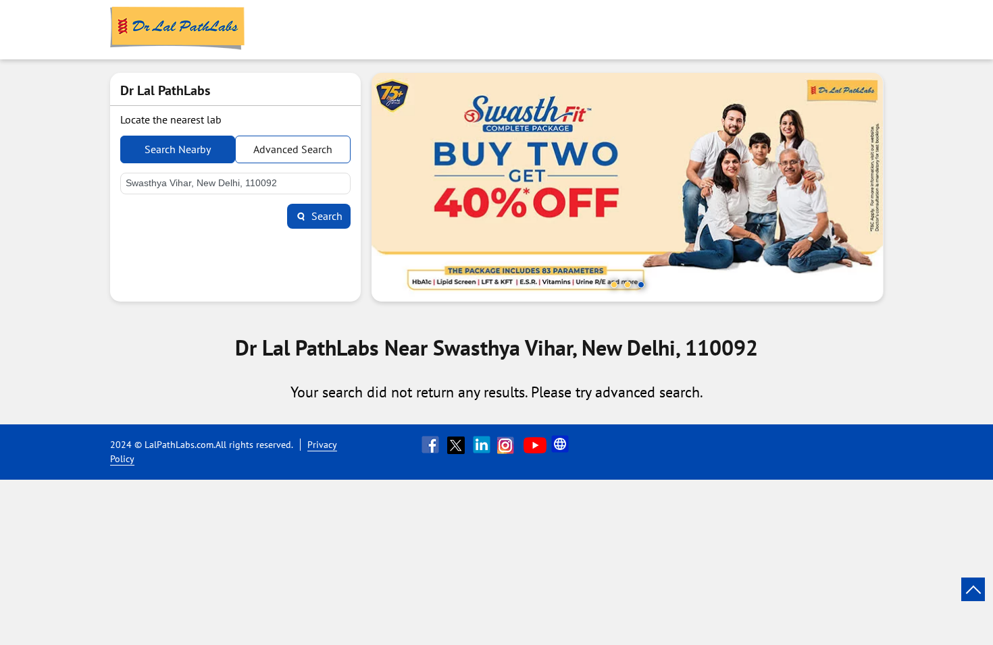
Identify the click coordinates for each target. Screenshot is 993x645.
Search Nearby (178, 149)
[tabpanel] (628, 187)
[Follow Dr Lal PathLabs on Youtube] (535, 444)
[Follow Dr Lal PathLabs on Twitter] (457, 444)
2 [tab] (627, 284)
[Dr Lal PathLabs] (177, 30)
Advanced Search (292, 149)
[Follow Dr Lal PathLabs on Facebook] (431, 444)
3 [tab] (641, 284)
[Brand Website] (561, 444)
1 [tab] (614, 284)
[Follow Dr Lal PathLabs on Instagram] (508, 444)
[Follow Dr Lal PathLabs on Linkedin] (483, 444)
